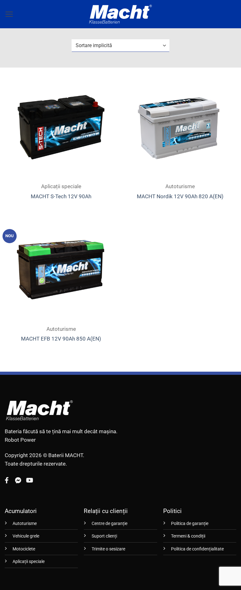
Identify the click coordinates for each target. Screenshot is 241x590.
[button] (9, 14)
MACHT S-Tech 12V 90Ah (61, 196)
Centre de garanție (109, 523)
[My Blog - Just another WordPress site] (120, 14)
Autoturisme (25, 523)
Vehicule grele (26, 536)
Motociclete (24, 549)
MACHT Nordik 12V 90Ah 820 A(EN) (180, 196)
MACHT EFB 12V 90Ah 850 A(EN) (61, 339)
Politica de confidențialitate (197, 549)
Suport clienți (104, 536)
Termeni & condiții (188, 536)
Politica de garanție (189, 523)
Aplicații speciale (29, 561)
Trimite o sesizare (108, 549)
